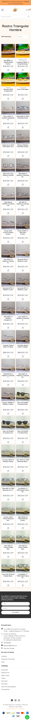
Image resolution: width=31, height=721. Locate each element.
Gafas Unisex (5, 675)
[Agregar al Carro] (8, 70)
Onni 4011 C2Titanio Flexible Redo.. (8, 575)
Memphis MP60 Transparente (8, 90)
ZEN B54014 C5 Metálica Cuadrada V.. (8, 375)
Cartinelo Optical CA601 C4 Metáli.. (8, 346)
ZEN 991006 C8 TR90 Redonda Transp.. (23, 518)
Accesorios (4, 670)
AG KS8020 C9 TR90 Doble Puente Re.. (23, 490)
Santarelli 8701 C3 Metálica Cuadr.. (22, 288)
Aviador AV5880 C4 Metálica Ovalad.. (8, 403)
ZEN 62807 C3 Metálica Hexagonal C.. (8, 318)
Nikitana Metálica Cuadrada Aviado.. (23, 145)
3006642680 (7, 643)
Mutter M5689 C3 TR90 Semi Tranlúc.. (22, 232)
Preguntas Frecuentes (8, 659)
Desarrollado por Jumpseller (15, 709)
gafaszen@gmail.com (10, 645)
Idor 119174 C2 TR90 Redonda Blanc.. (23, 460)
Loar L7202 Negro (23, 89)
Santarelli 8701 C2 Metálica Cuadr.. (8, 288)
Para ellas (4, 684)
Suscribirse (15, 612)
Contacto (4, 656)
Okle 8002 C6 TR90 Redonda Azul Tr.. (8, 489)
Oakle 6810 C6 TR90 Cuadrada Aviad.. (23, 117)
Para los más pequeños (8, 686)
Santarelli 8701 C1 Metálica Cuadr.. (22, 260)
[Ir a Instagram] (15, 700)
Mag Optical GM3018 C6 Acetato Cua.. (8, 203)
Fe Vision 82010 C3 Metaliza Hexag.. (8, 460)
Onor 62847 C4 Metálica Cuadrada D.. (23, 318)
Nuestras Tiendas (9, 648)
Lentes (3, 678)
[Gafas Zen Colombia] (15, 10)
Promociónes (5, 689)
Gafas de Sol (5, 672)
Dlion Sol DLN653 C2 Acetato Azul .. (8, 432)
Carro (3, 662)
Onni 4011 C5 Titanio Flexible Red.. (23, 547)
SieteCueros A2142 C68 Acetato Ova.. (8, 145)
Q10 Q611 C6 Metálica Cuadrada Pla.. (23, 203)
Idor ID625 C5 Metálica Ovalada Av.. (8, 261)
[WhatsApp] (19, 700)
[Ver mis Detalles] (27, 10)
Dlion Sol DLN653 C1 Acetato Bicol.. (22, 403)
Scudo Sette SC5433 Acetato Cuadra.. (8, 232)
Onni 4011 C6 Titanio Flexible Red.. (8, 547)
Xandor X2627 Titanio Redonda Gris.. (8, 518)
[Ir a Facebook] (12, 700)
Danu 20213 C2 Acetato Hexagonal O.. (8, 117)
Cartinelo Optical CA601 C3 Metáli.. (22, 346)
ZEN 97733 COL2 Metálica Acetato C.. (8, 175)
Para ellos (4, 681)
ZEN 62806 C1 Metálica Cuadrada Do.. (23, 175)
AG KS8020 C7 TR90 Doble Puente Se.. (23, 575)
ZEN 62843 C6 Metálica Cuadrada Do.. (23, 375)
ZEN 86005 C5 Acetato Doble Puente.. (8, 62)
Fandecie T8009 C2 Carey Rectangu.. (23, 63)
